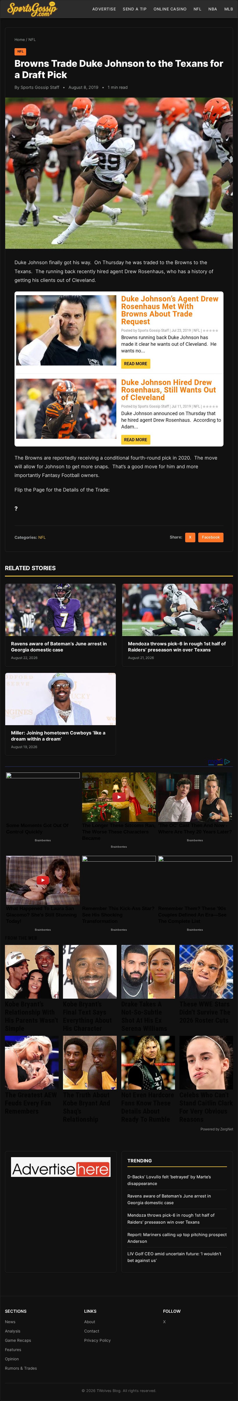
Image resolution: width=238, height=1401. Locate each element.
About (89, 1321)
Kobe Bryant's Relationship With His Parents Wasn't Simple (31, 1016)
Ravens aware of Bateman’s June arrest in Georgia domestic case (59, 647)
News (10, 1321)
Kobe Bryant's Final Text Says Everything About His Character (87, 1016)
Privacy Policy (97, 1340)
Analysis (12, 1331)
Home (20, 39)
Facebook (211, 537)
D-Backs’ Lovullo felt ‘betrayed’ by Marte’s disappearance (169, 1180)
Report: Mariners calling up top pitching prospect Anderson (177, 1238)
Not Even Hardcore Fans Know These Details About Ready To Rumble (147, 1107)
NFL (198, 9)
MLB (228, 9)
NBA (212, 9)
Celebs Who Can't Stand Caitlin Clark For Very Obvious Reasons (206, 1107)
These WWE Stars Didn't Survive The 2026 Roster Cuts (204, 1012)
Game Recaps (18, 1340)
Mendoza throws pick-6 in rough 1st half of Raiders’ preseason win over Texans (177, 647)
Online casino (170, 9)
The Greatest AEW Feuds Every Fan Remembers (31, 1103)
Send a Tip (135, 9)
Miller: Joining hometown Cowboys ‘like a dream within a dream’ (58, 736)
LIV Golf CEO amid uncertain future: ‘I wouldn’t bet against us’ (174, 1257)
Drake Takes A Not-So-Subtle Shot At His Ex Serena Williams (144, 1016)
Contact (91, 1331)
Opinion (12, 1359)
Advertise (104, 9)
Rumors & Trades (21, 1368)
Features (13, 1349)
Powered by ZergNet (217, 1129)
